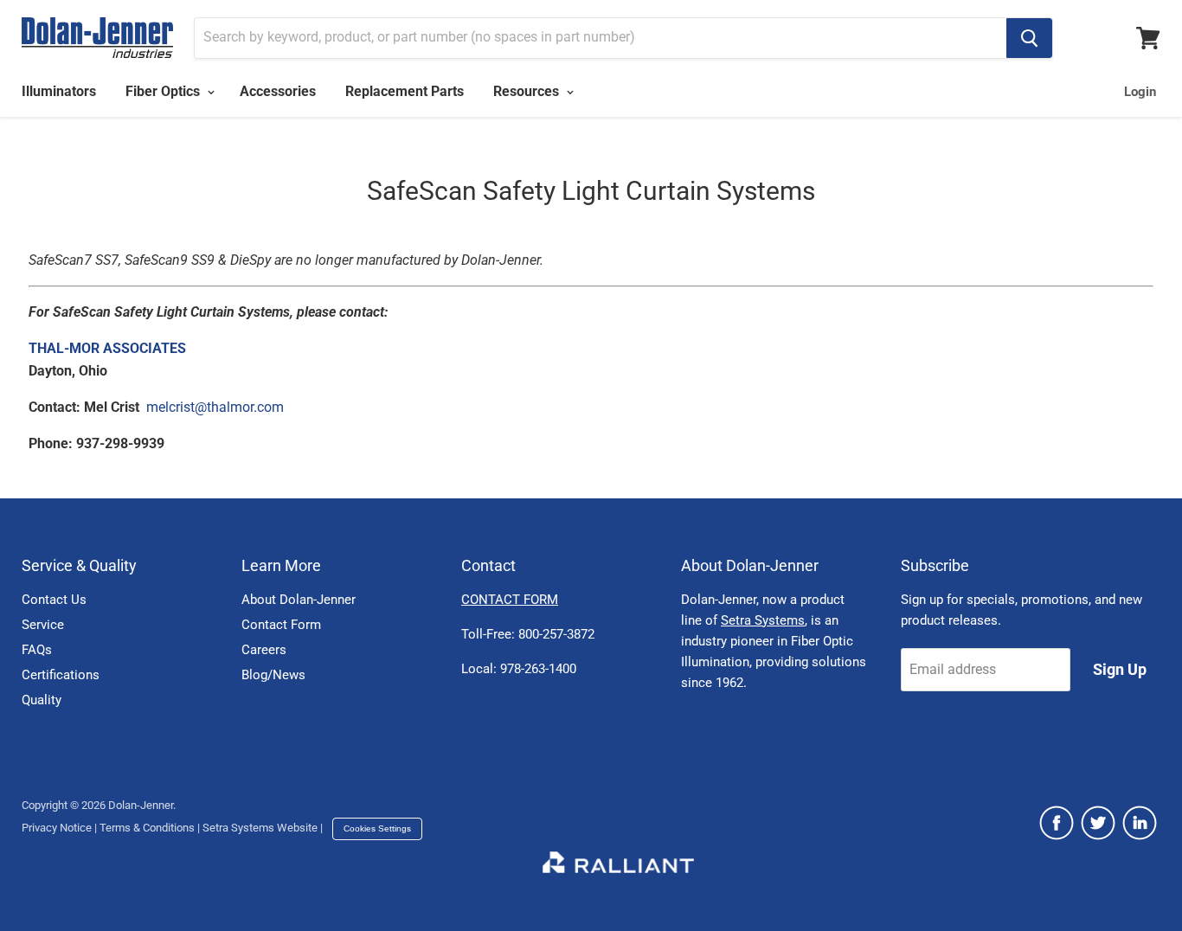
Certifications (61, 675)
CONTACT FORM (509, 599)
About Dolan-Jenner (298, 599)
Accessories (278, 91)
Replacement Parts (404, 91)
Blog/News (273, 675)
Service (43, 624)
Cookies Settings (377, 828)
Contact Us (54, 599)
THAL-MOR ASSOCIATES (107, 348)
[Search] (1029, 38)
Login (1140, 92)
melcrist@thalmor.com (215, 407)
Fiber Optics (164, 91)
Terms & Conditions (147, 827)
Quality (41, 700)
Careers (263, 650)
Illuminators (59, 91)
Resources (527, 91)
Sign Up (1120, 669)
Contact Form (281, 624)
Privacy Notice (57, 827)
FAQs (37, 650)
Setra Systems (763, 620)
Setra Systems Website (260, 827)
